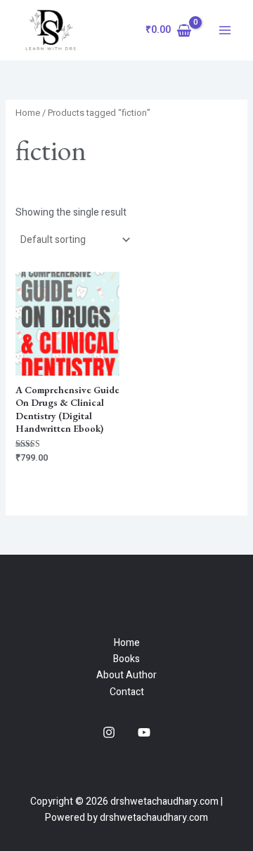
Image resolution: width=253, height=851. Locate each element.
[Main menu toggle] (225, 30)
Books (126, 659)
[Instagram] (109, 732)
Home (27, 113)
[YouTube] (144, 732)
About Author (126, 675)
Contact (127, 692)
